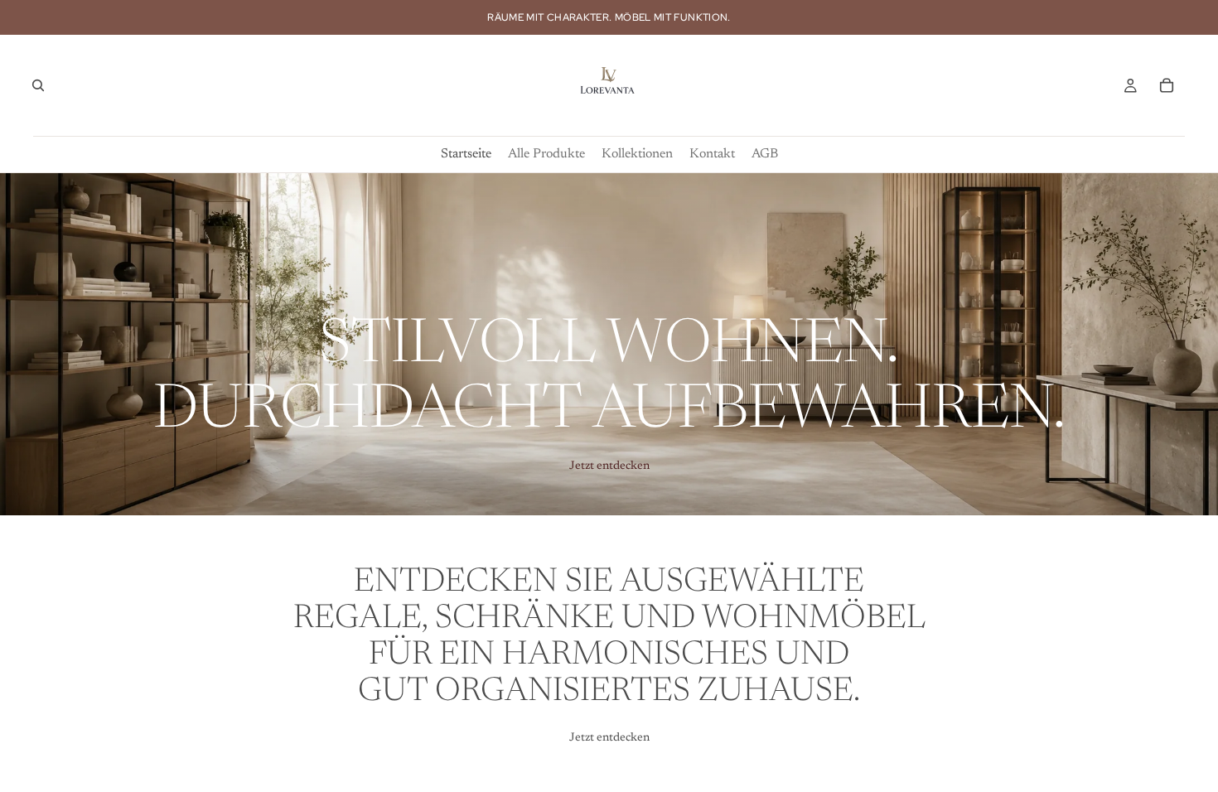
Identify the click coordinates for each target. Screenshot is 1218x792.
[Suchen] (38, 85)
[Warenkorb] (1166, 85)
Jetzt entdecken (609, 466)
